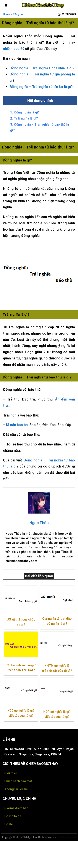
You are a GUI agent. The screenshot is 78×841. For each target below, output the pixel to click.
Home (6, 14)
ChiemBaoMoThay (43, 5)
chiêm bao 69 (13, 49)
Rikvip (65, 837)
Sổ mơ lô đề (12, 816)
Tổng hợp (18, 14)
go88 (59, 837)
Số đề (8, 824)
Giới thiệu (11, 773)
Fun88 (71, 837)
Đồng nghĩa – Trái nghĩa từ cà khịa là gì (41, 68)
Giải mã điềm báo (16, 808)
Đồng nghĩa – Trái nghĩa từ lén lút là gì (40, 87)
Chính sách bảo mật (18, 781)
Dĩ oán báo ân (17, 425)
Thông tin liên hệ (16, 789)
